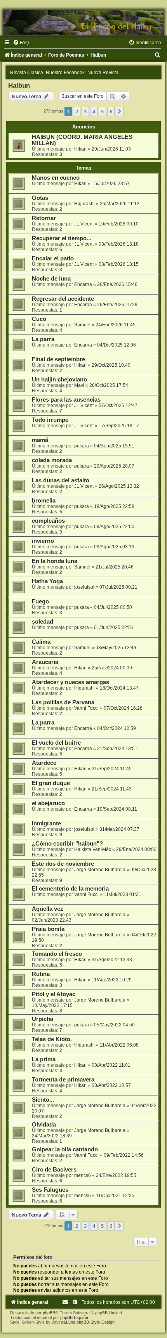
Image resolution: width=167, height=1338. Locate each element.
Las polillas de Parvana (63, 702)
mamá (40, 440)
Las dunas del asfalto (60, 480)
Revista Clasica (26, 72)
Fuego (40, 601)
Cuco (39, 319)
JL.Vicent (84, 224)
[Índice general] (83, 22)
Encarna (83, 284)
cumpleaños (48, 521)
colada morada (52, 460)
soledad (42, 622)
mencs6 (82, 1175)
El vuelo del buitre (56, 743)
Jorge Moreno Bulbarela (99, 869)
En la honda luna (54, 561)
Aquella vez (47, 909)
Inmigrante (46, 823)
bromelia (44, 500)
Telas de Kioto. (52, 1039)
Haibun (19, 85)
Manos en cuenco (56, 178)
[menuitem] (21, 42)
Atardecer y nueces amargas (70, 682)
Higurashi (84, 203)
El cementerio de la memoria (70, 889)
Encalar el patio (53, 258)
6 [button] (111, 111)
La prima (44, 1059)
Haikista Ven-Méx (92, 849)
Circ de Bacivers (54, 1169)
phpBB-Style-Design (96, 1322)
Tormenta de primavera (63, 1079)
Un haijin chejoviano (59, 379)
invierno (43, 541)
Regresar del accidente (63, 299)
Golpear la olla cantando (65, 1149)
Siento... (43, 1100)
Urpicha (42, 1019)
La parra (43, 339)
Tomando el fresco (57, 954)
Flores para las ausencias (66, 400)
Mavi (79, 385)
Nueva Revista (102, 72)
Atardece (44, 763)
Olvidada (44, 1124)
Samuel (82, 325)
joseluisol (84, 587)
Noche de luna (51, 279)
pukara (81, 446)
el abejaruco (48, 803)
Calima (41, 642)
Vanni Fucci (86, 708)
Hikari (80, 149)
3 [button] (85, 111)
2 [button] (76, 111)
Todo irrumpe (50, 420)
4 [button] (93, 111)
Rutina (41, 974)
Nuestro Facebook (65, 72)
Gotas (40, 198)
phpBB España (74, 1317)
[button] (120, 111)
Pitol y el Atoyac (53, 994)
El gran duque (51, 783)
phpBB (49, 1312)
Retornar (44, 218)
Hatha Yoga (47, 581)
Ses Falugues (50, 1190)
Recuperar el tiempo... (61, 238)
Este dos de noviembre (63, 864)
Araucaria (45, 662)
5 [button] (102, 111)
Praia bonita (48, 929)
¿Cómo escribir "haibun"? (67, 844)
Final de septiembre (58, 359)
